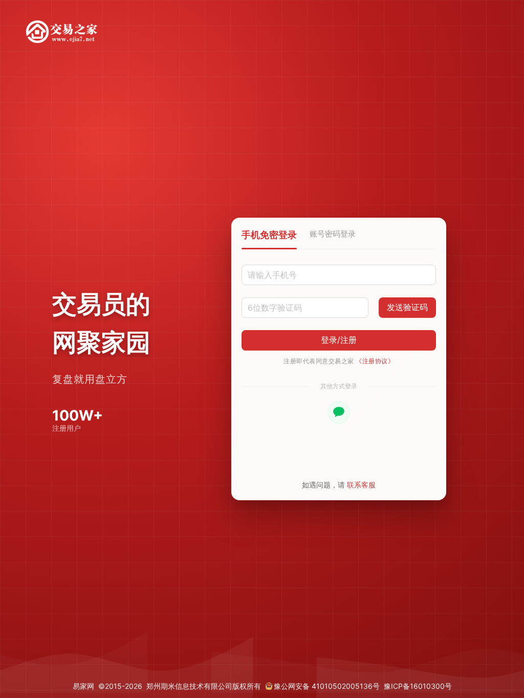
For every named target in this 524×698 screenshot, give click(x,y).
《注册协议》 (375, 361)
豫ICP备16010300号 (418, 686)
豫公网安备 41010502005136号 (327, 686)
